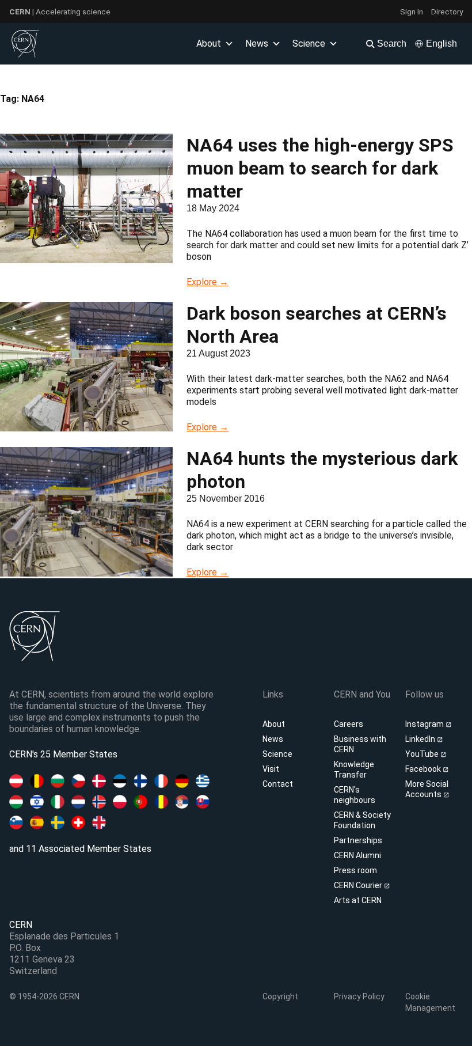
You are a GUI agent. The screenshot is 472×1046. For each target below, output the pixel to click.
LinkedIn (421, 739)
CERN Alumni (357, 855)
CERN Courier (359, 885)
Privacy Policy (359, 996)
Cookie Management (430, 1002)
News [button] (256, 43)
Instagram (425, 724)
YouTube (422, 754)
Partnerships (358, 840)
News (272, 739)
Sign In (411, 11)
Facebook (424, 769)
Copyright (280, 996)
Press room (355, 870)
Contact (277, 784)
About (273, 724)
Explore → (207, 281)
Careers (348, 724)
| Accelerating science (60, 11)
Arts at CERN (358, 900)
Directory (447, 11)
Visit (270, 769)
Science (308, 43)
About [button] (208, 43)
